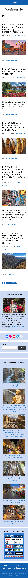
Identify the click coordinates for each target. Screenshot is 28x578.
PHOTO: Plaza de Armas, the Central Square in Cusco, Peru (14, 71)
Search (4, 344)
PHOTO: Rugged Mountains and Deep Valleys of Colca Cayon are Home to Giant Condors (13, 238)
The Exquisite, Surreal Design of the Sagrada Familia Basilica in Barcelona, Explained (14, 479)
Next (14, 283)
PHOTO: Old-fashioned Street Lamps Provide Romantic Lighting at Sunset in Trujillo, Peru (13, 28)
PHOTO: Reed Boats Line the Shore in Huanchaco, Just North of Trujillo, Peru (13, 126)
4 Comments (9, 274)
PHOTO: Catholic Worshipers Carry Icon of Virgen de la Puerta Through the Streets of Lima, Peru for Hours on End (13, 173)
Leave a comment (11, 60)
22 (10, 283)
